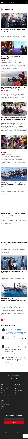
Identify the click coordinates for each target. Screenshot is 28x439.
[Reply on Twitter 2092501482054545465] (5, 364)
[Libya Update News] (14, 2)
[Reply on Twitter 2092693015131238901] (5, 342)
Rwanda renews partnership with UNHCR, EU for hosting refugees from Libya (13, 214)
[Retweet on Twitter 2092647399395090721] (8, 354)
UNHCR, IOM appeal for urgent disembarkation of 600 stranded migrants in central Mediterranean (13, 300)
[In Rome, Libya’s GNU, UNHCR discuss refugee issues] (14, 48)
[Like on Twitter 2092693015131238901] (10, 342)
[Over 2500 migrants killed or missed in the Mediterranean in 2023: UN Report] (14, 78)
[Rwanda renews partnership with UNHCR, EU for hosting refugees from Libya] (14, 205)
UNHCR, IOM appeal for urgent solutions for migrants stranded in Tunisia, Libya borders (13, 118)
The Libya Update (9, 337)
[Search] (24, 2)
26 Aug (24, 336)
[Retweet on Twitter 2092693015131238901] (8, 342)
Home (2, 5)
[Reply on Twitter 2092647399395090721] (5, 354)
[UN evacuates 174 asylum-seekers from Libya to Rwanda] (14, 262)
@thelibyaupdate (19, 336)
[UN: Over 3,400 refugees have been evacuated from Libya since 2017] (14, 234)
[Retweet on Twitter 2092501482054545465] (8, 364)
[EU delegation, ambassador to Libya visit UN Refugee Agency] (14, 20)
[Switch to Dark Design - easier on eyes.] (26, 2)
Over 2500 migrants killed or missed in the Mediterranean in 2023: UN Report (13, 88)
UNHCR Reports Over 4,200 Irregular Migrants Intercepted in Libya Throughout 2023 (13, 184)
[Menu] (2, 2)
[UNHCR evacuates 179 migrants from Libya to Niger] (14, 142)
